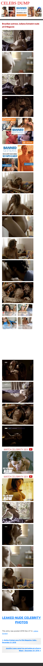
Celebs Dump (15, 3)
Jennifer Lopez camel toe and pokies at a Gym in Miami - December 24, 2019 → (23, 649)
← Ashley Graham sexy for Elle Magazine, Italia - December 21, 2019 (19, 641)
